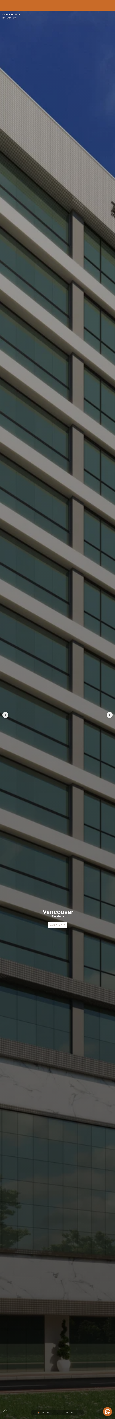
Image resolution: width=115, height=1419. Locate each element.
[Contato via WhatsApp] (107, 1411)
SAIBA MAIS (57, 925)
